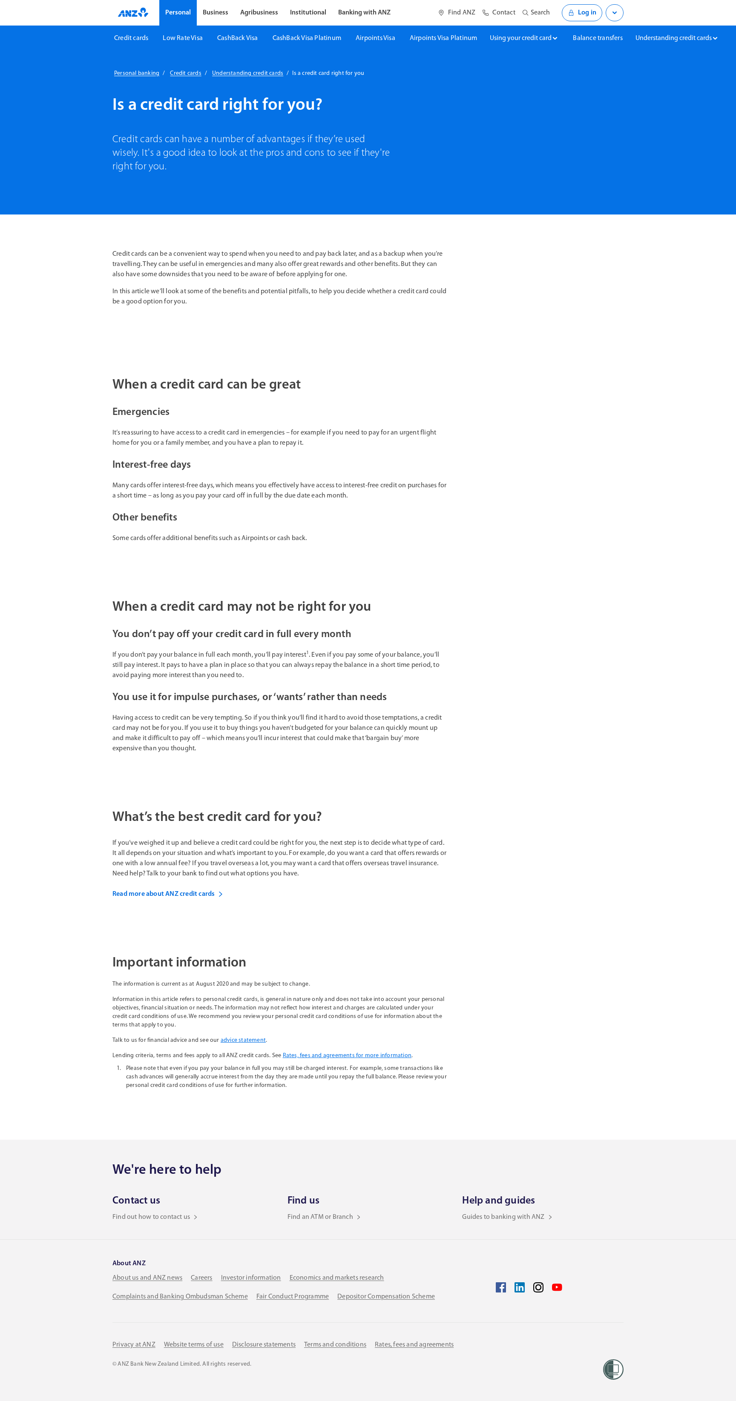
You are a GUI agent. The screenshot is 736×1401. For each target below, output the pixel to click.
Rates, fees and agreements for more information (347, 1055)
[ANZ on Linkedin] (520, 1287)
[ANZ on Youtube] (557, 1287)
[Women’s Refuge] (613, 1369)
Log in (587, 12)
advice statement (243, 1040)
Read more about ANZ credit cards (163, 894)
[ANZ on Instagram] (538, 1287)
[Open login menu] (615, 12)
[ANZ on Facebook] (501, 1287)
